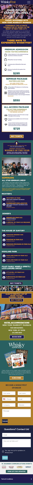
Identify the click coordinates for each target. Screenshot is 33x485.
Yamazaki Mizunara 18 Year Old (18, 244)
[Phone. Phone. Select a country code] (5, 399)
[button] (17, 136)
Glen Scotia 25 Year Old (15, 277)
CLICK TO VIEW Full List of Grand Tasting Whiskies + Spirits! (16, 295)
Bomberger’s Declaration (17, 203)
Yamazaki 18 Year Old (14, 239)
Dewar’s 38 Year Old (14, 217)
